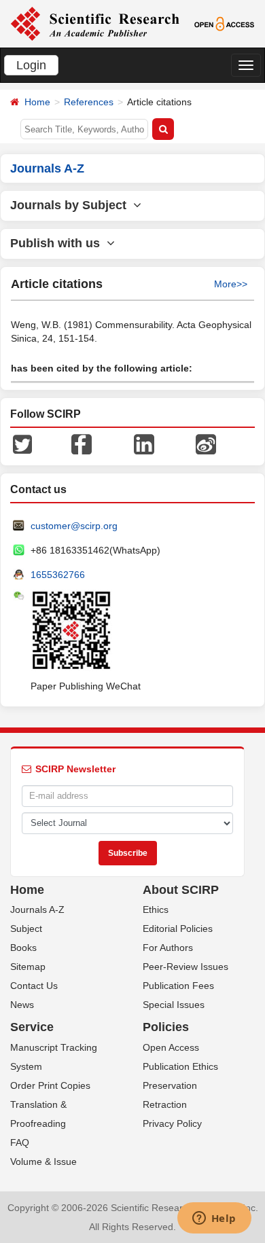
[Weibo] (206, 442)
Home (37, 101)
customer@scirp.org (74, 525)
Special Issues (174, 1004)
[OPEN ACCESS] (224, 23)
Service (32, 1027)
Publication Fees (178, 985)
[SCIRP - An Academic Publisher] (94, 23)
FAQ (19, 1142)
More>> (230, 283)
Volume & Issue (43, 1161)
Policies (166, 1027)
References (88, 101)
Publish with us (58, 243)
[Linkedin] (144, 442)
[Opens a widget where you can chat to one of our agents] (214, 1219)
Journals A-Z (37, 909)
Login (31, 65)
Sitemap (28, 966)
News (22, 1004)
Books (23, 947)
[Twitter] (22, 442)
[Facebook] (81, 442)
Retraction (165, 1104)
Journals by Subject (71, 205)
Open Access (171, 1047)
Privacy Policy (172, 1123)
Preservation (170, 1085)
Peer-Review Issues (185, 966)
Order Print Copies (50, 1085)
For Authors (168, 947)
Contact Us (34, 985)
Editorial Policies (178, 928)
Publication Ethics (180, 1066)
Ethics (156, 909)
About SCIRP (181, 890)
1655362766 (58, 574)
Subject (26, 928)
